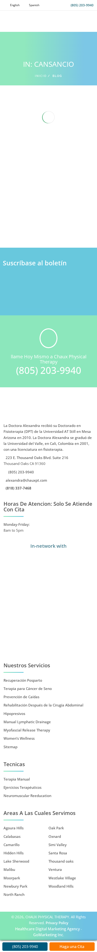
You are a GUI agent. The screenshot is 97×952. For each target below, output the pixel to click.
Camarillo (12, 844)
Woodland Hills (60, 886)
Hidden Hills (14, 853)
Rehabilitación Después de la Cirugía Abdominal (43, 705)
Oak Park (56, 828)
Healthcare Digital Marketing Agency (47, 928)
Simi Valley (57, 844)
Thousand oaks (60, 861)
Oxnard (54, 836)
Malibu (9, 869)
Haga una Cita (72, 946)
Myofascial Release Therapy (27, 730)
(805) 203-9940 (82, 5)
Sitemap (10, 746)
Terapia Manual (17, 779)
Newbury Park (15, 886)
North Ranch (14, 894)
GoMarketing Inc (48, 934)
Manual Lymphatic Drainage (27, 721)
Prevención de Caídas (21, 696)
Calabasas (12, 836)
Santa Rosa (57, 853)
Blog (82, 225)
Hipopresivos (14, 713)
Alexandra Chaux (37, 225)
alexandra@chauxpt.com (26, 480)
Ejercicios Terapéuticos (22, 787)
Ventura (55, 869)
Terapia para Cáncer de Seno (28, 688)
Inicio (41, 76)
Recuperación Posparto (23, 680)
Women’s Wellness (19, 738)
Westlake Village (62, 878)
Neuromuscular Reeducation (27, 795)
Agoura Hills (14, 828)
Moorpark (12, 878)
